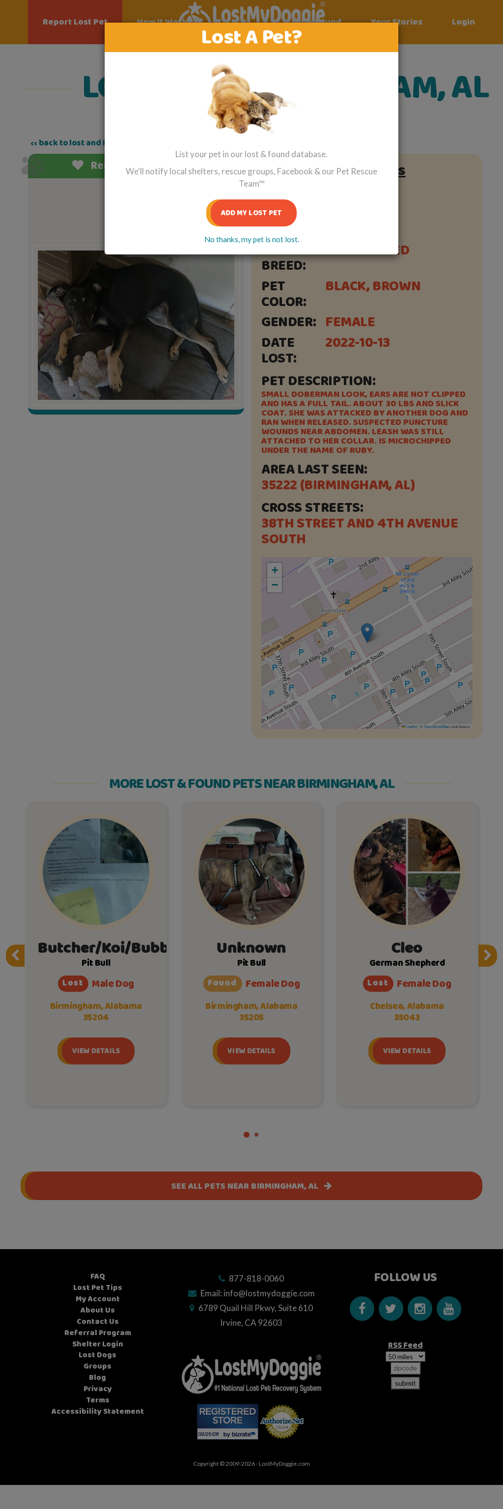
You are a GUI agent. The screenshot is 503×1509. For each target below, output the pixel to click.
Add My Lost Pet (251, 213)
